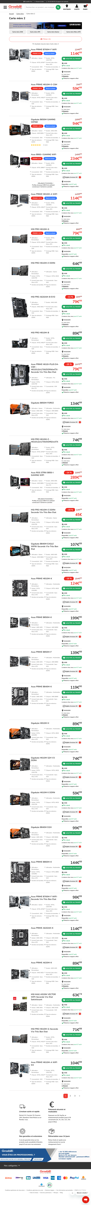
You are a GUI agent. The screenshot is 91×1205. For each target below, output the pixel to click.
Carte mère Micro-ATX (73, 32)
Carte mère (20, 14)
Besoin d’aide (40, 1)
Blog (61, 1192)
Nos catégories (10, 1165)
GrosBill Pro (28, 1)
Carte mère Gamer (53, 32)
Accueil (11, 14)
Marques (56, 1192)
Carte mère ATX (35, 32)
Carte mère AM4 (17, 32)
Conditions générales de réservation (15, 1190)
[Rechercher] (58, 7)
